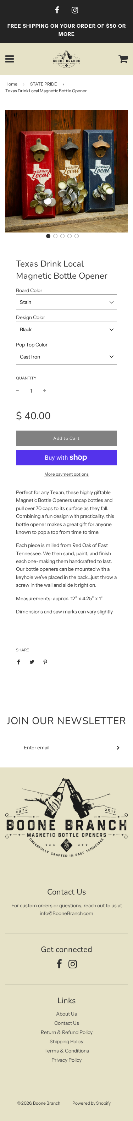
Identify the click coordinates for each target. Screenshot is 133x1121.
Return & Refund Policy (67, 1032)
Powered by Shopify (91, 1103)
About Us (66, 1014)
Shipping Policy (66, 1041)
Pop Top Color (32, 344)
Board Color (29, 290)
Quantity (26, 378)
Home (11, 84)
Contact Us (66, 1023)
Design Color (30, 317)
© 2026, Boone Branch (38, 1103)
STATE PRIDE (43, 84)
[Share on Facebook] (20, 661)
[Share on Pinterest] (45, 661)
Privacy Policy (66, 1060)
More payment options (66, 474)
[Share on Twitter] (32, 661)
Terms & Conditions (66, 1051)
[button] (48, 236)
